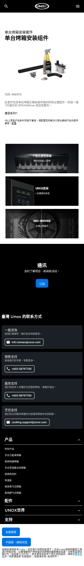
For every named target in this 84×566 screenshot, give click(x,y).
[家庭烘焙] (42, 6)
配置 (14, 123)
